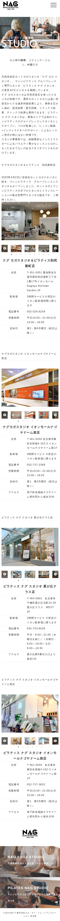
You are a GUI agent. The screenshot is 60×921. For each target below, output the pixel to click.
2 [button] (16, 254)
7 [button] (39, 254)
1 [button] (11, 254)
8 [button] (43, 254)
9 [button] (48, 254)
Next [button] (55, 248)
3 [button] (20, 254)
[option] (30, 221)
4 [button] (25, 254)
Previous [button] (5, 248)
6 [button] (34, 254)
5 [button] (30, 254)
